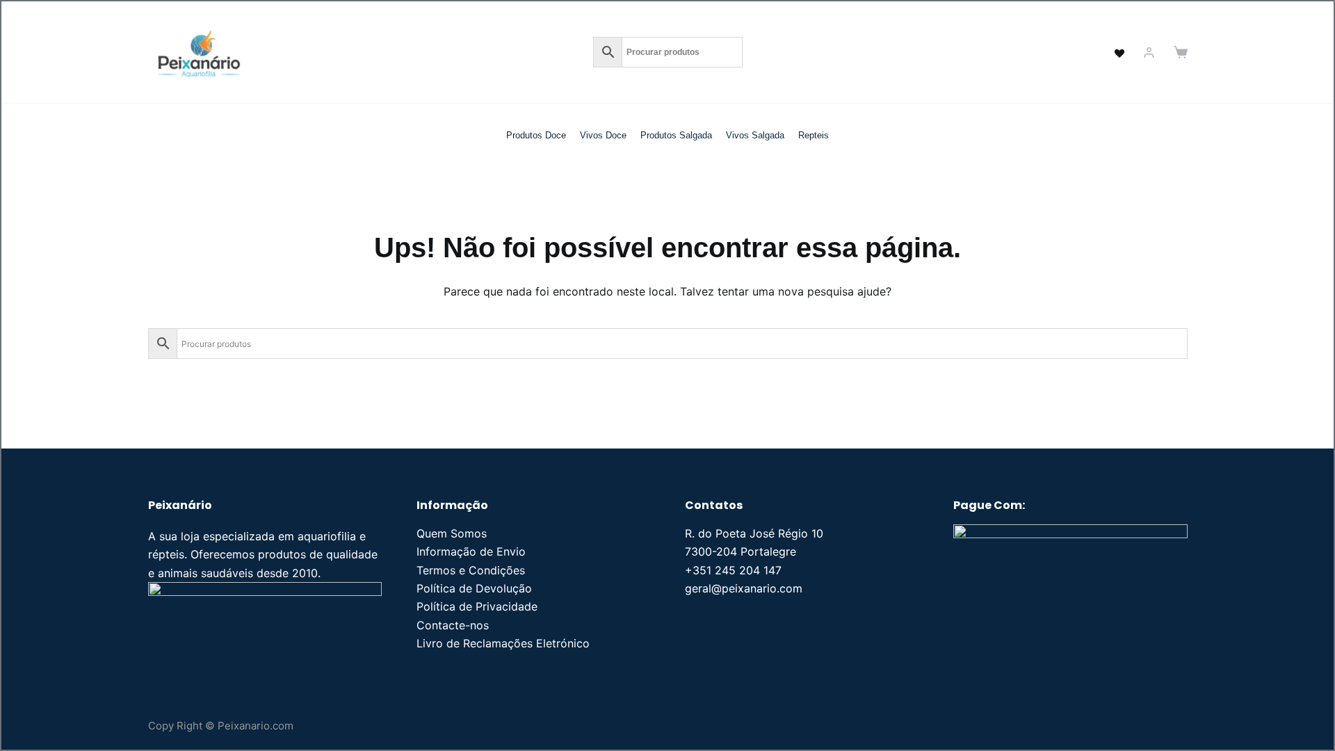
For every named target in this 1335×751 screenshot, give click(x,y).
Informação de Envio (471, 551)
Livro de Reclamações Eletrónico (503, 643)
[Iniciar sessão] (1149, 52)
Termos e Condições (470, 570)
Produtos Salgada (676, 135)
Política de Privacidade (476, 606)
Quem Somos (451, 533)
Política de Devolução (474, 588)
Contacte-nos (452, 625)
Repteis (813, 135)
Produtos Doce (536, 135)
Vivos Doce (603, 135)
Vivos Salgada (755, 135)
